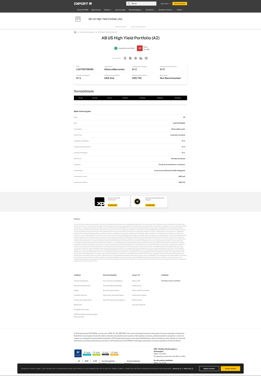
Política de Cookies (139, 295)
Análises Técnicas (80, 295)
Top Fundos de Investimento (113, 295)
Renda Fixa (78, 305)
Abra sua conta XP (180, 3)
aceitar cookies (230, 368)
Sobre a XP (136, 281)
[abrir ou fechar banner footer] (255, 365)
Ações (76, 290)
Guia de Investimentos (82, 286)
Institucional (136, 286)
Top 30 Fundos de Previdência (114, 300)
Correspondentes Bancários (132, 362)
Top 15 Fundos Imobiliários (113, 281)
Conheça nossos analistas (170, 281)
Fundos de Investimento (83, 300)
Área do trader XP (138, 305)
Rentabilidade (120, 27)
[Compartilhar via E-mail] (146, 58)
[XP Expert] (83, 3)
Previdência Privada (81, 309)
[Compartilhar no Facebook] (125, 58)
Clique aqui (112, 205)
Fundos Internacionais (86, 32)
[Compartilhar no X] (130, 58)
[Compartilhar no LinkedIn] (141, 58)
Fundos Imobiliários (81, 281)
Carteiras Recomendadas (112, 286)
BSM (86, 361)
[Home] (75, 32)
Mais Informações (138, 27)
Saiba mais (187, 368)
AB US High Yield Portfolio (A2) (107, 32)
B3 (79, 361)
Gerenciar (176, 368)
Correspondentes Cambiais (107, 362)
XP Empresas (137, 300)
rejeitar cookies (209, 368)
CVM (95, 361)
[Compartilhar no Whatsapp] (135, 58)
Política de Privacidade (140, 290)
